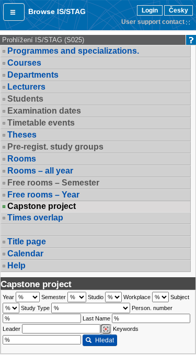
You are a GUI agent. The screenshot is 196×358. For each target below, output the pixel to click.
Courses (24, 62)
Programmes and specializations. (73, 50)
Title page (26, 241)
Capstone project (41, 206)
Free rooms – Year (43, 194)
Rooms (21, 158)
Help (16, 265)
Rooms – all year (40, 170)
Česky (178, 10)
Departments (33, 74)
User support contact (153, 22)
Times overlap (35, 217)
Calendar (25, 253)
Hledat (104, 340)
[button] (14, 12)
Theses (22, 134)
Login (150, 10)
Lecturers (26, 86)
